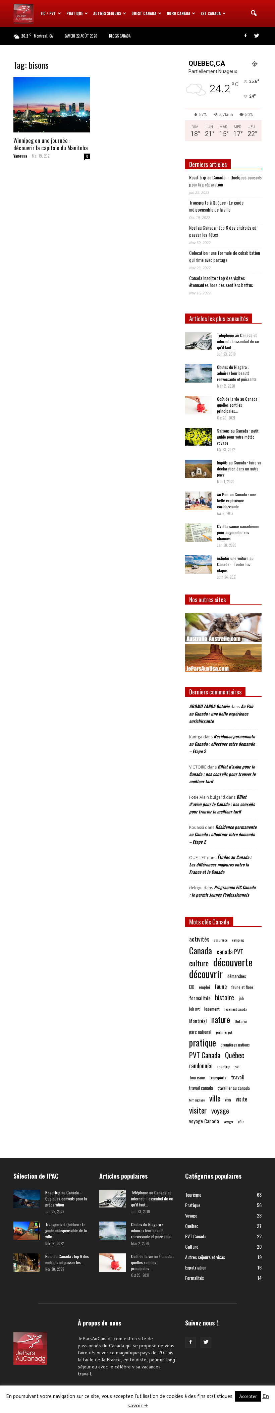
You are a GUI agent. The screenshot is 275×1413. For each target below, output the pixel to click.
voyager (228, 1121)
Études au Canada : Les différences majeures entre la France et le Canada (220, 864)
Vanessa (20, 156)
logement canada (235, 1009)
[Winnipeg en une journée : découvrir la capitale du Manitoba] (51, 104)
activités (199, 939)
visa (228, 1100)
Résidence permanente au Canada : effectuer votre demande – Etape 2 (222, 743)
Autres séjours (107, 13)
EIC (191, 986)
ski (237, 1066)
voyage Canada (204, 1121)
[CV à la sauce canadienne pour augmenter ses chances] (198, 532)
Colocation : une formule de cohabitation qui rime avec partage (224, 256)
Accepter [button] (248, 1396)
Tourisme (197, 1077)
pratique (202, 1042)
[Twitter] (257, 36)
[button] (253, 13)
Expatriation (195, 1267)
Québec (234, 1055)
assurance (220, 940)
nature (220, 1019)
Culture (191, 1246)
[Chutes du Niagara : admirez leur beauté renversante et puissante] (198, 373)
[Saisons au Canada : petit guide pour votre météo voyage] (198, 437)
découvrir (206, 973)
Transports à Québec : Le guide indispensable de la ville (216, 206)
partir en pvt (224, 1032)
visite (241, 1099)
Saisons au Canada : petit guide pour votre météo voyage (237, 437)
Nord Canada (178, 13)
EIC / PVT (48, 13)
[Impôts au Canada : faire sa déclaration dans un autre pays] (198, 469)
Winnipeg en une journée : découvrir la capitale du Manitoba (50, 144)
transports (218, 1077)
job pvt (194, 1009)
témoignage (197, 1100)
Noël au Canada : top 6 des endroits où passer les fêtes (222, 231)
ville (214, 1098)
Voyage (191, 1215)
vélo (241, 1121)
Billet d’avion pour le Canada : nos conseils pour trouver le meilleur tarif (222, 774)
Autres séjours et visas (205, 1256)
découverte (233, 961)
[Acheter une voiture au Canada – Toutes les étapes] (198, 564)
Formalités (194, 1277)
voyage (220, 1110)
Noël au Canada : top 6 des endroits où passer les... (67, 1259)
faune (221, 986)
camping (238, 940)
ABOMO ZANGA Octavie (209, 706)
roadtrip (223, 1066)
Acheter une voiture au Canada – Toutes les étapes (235, 564)
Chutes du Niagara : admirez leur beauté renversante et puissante (237, 373)
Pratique (74, 13)
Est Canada (211, 13)
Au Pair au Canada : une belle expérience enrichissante (236, 500)
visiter (198, 1110)
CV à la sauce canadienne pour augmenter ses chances (238, 532)
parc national (200, 1031)
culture (199, 963)
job (241, 998)
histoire (224, 997)
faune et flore (242, 987)
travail (237, 1077)
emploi (204, 987)
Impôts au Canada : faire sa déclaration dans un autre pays (239, 468)
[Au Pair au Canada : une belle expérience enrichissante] (198, 501)
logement (212, 1009)
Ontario (241, 1021)
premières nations (235, 1045)
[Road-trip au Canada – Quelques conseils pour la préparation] (26, 1199)
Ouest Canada (143, 13)
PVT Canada (204, 1055)
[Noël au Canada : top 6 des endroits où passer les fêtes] (26, 1262)
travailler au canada (234, 1088)
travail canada (201, 1087)
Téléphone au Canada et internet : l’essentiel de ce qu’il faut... (238, 341)
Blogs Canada (119, 36)
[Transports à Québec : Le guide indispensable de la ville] (26, 1231)
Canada (200, 950)
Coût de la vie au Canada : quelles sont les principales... (238, 405)
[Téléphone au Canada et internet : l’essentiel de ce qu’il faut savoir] (198, 341)
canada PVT (230, 951)
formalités (199, 998)
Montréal (198, 1020)
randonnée (201, 1065)
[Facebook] (245, 36)
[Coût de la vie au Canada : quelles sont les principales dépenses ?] (198, 405)
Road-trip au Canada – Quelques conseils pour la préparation (225, 181)
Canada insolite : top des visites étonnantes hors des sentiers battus (221, 281)
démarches (236, 976)
